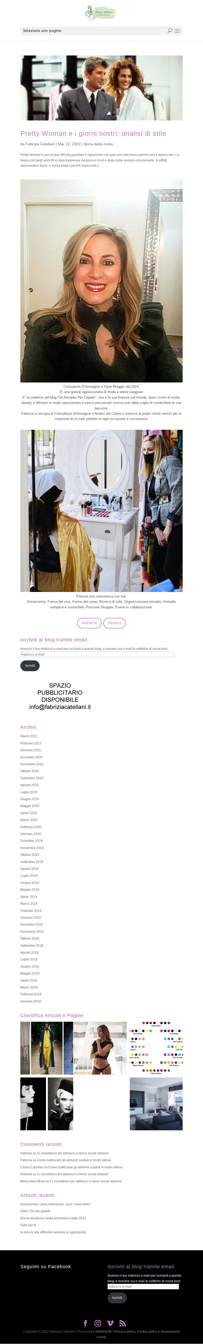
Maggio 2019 (29, 890)
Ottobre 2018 (29, 938)
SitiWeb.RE (103, 1331)
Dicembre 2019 (31, 841)
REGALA (114, 623)
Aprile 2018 (28, 980)
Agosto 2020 (29, 785)
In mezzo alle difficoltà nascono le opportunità (53, 1232)
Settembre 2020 (31, 778)
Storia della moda (98, 144)
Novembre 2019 (32, 848)
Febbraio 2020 (30, 827)
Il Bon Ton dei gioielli (35, 1211)
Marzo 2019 (29, 904)
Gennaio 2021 (30, 750)
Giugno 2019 (29, 883)
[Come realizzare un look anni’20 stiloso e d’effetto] (46, 1104)
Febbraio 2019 (30, 911)
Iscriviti (30, 666)
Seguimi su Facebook (45, 1266)
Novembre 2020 (32, 764)
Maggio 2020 (29, 806)
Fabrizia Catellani (40, 144)
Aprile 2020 (28, 813)
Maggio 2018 (29, 973)
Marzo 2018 (29, 987)
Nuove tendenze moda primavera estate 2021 (53, 1218)
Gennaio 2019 (30, 918)
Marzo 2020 (29, 820)
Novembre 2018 (32, 932)
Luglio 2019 (29, 876)
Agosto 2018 (29, 952)
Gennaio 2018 (30, 1001)
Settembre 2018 (31, 946)
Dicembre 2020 (31, 757)
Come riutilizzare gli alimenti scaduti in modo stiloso (74, 1160)
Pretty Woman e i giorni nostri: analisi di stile (93, 133)
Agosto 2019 (29, 869)
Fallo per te (28, 1225)
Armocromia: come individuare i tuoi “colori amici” (55, 1204)
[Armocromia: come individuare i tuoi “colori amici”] (156, 1049)
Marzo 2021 (29, 736)
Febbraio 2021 (30, 743)
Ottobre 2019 (29, 855)
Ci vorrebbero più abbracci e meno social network (72, 1153)
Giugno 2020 (29, 799)
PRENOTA (89, 623)
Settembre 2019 (31, 862)
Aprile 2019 (28, 897)
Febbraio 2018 (30, 994)
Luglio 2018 (29, 959)
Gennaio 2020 (30, 834)
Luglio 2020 (29, 792)
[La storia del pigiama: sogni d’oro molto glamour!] (46, 1049)
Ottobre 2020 (29, 771)
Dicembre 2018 (31, 924)
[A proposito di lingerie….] (100, 1049)
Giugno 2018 (29, 966)
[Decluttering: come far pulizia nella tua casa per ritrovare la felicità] (156, 1104)
